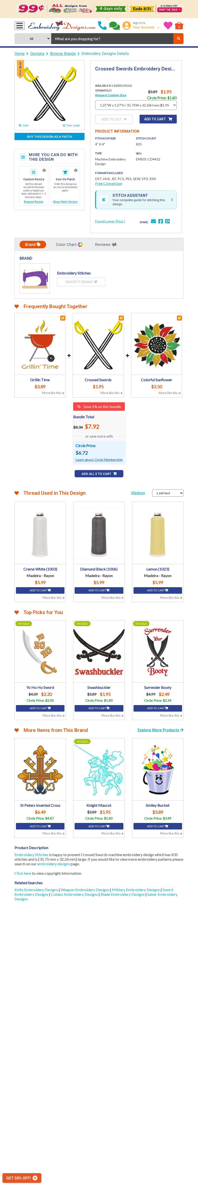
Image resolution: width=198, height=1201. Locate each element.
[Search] (178, 38)
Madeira (138, 493)
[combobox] (112, 38)
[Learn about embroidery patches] (75, 170)
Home (19, 53)
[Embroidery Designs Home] (62, 26)
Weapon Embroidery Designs (85, 889)
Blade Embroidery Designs (122, 894)
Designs (37, 53)
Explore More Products (159, 730)
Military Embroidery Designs (136, 889)
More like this (52, 393)
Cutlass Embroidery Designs (75, 894)
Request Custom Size (111, 95)
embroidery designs (53, 863)
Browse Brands (63, 53)
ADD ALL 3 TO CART (97, 474)
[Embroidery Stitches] (35, 278)
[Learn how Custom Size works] (44, 170)
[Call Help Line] (102, 25)
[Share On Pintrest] (167, 222)
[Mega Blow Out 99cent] (99, 9)
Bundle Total (83, 416)
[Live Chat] (114, 25)
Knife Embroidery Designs (36, 889)
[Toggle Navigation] (19, 25)
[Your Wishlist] (168, 25)
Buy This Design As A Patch (49, 136)
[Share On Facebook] (160, 222)
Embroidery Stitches (31, 854)
